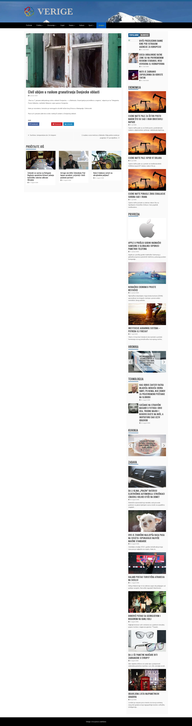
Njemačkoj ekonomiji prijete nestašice (142, 288)
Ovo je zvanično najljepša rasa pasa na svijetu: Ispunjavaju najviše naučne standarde (146, 538)
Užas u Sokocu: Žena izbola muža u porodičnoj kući (147, 360)
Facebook (34, 124)
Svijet (62, 25)
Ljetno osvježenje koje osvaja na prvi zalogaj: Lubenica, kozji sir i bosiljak (147, 444)
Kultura (81, 25)
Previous (130, 361)
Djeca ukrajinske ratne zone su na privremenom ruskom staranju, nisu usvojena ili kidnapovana (151, 59)
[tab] (134, 35)
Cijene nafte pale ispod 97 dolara (145, 157)
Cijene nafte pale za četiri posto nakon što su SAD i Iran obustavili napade (145, 119)
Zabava (132, 462)
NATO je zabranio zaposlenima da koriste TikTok (151, 74)
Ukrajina (101, 25)
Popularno (134, 35)
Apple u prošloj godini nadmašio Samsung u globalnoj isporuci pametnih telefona (144, 245)
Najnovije (145, 35)
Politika (39, 25)
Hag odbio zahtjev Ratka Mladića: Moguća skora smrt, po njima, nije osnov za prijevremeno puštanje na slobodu (152, 391)
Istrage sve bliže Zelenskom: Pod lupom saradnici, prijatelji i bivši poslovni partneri (72, 175)
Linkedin (69, 124)
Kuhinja (133, 430)
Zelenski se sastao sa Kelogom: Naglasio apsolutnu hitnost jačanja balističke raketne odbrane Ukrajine (41, 176)
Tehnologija (136, 379)
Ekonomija (51, 25)
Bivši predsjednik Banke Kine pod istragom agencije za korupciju (151, 43)
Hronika (133, 347)
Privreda (134, 214)
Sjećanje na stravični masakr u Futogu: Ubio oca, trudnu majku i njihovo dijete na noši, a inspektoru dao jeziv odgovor (151, 412)
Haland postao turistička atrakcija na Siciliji (146, 578)
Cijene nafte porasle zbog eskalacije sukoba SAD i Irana (146, 195)
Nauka (71, 25)
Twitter (46, 124)
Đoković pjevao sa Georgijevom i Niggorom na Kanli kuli (144, 617)
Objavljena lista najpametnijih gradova (143, 695)
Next (164, 361)
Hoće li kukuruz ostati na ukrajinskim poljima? (102, 174)
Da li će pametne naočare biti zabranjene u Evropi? (143, 656)
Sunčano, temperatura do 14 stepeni (43, 135)
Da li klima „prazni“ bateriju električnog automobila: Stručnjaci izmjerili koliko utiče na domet (146, 493)
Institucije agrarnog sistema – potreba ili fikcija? (144, 329)
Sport (91, 25)
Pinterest (57, 124)
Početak (29, 25)
